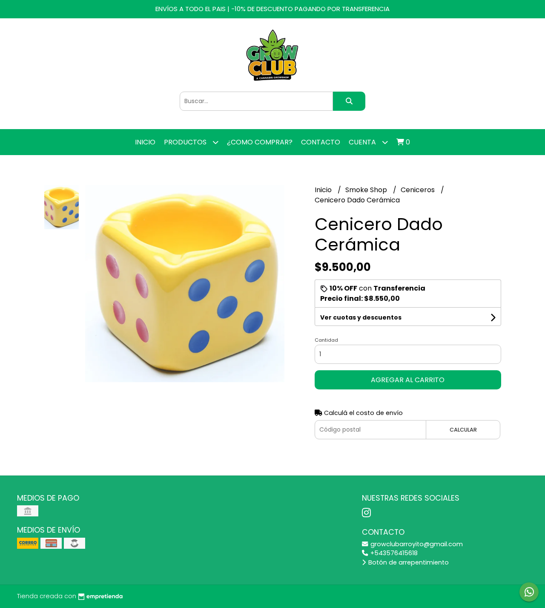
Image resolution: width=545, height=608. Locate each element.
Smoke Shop (367, 190)
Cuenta (363, 142)
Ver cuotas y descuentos (361, 317)
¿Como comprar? (260, 142)
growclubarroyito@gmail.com (416, 544)
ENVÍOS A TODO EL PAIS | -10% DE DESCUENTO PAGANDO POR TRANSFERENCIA (272, 8)
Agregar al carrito (408, 380)
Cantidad (326, 340)
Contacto (320, 142)
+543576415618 (393, 553)
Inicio (145, 142)
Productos (186, 142)
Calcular (463, 429)
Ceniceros (418, 190)
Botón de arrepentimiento (408, 562)
